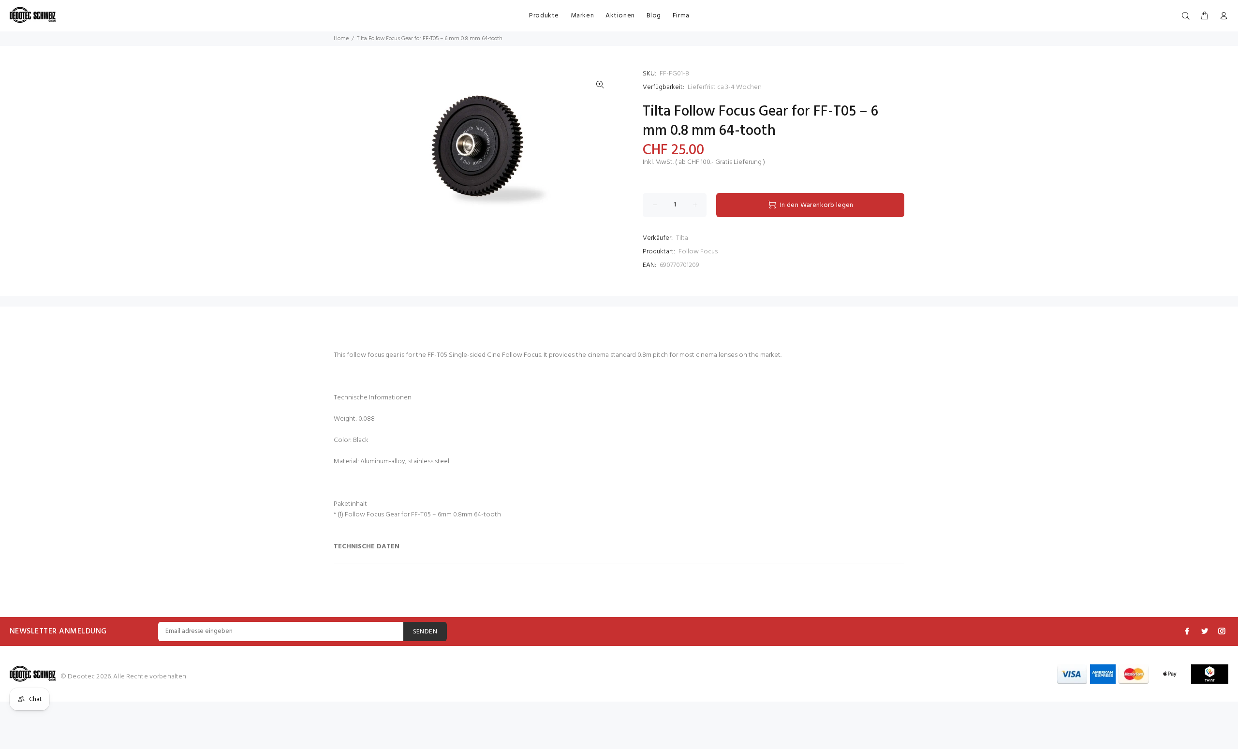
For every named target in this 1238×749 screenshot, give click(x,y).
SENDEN (425, 631)
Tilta (682, 238)
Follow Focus (698, 251)
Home (341, 39)
